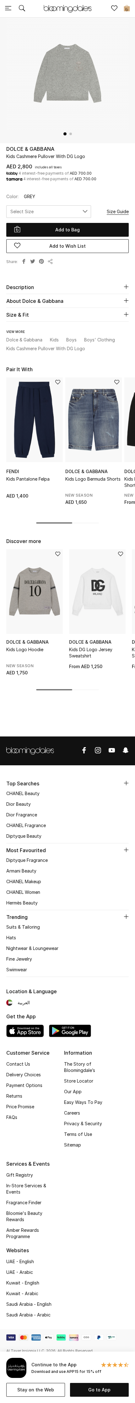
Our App (73, 1091)
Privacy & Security (83, 1123)
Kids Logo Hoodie (24, 649)
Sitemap (72, 1144)
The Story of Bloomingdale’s (79, 1067)
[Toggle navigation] (8, 9)
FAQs (11, 1117)
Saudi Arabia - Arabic (28, 1314)
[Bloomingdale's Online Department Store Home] (67, 8)
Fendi (12, 471)
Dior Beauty (18, 804)
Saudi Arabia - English (28, 1304)
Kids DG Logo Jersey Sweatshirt (90, 652)
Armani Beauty (21, 870)
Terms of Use (78, 1134)
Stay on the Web (35, 1389)
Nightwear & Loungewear (32, 948)
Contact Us (18, 1064)
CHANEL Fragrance (26, 825)
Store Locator (78, 1081)
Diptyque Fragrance (27, 860)
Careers (72, 1113)
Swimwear (16, 969)
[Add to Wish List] (57, 383)
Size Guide (118, 211)
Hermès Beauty (22, 902)
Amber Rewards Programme (22, 1233)
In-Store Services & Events (26, 1189)
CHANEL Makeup (23, 881)
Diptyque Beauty (23, 836)
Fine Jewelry (19, 959)
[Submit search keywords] (22, 9)
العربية (24, 1002)
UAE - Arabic (19, 1272)
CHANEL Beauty (23, 793)
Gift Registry (19, 1175)
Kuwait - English (22, 1282)
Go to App (99, 1389)
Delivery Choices (23, 1074)
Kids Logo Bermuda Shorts (93, 479)
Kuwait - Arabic (22, 1293)
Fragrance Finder (23, 1202)
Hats (11, 937)
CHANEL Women (23, 892)
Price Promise (20, 1106)
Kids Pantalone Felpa (28, 479)
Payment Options (24, 1085)
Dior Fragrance (21, 814)
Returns (14, 1096)
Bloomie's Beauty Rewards (24, 1216)
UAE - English (20, 1261)
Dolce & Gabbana (30, 149)
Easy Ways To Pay (83, 1102)
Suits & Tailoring (23, 927)
